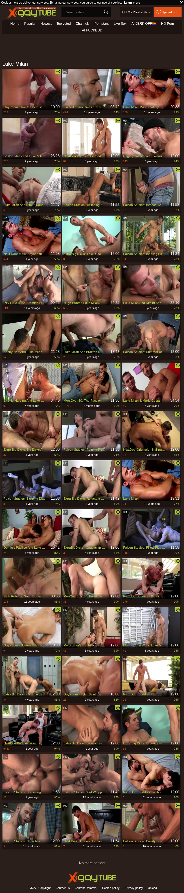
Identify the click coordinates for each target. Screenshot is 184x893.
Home (14, 23)
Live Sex (120, 23)
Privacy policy (134, 887)
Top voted (64, 23)
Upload (152, 887)
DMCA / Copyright (39, 887)
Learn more (132, 2)
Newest (46, 23)
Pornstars (101, 23)
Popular (29, 23)
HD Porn (167, 23)
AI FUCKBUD (92, 30)
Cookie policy (111, 887)
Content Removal (86, 887)
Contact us (63, 887)
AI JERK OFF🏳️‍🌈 (143, 23)
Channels (83, 23)
